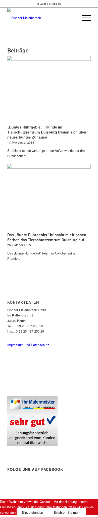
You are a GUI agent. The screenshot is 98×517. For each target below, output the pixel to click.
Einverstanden (32, 512)
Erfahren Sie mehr (67, 512)
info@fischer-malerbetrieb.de (28, 336)
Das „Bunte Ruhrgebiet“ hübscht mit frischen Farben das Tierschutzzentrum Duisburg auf (46, 237)
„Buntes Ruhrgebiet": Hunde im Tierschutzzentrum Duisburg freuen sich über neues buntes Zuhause (47, 132)
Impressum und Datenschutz (28, 344)
